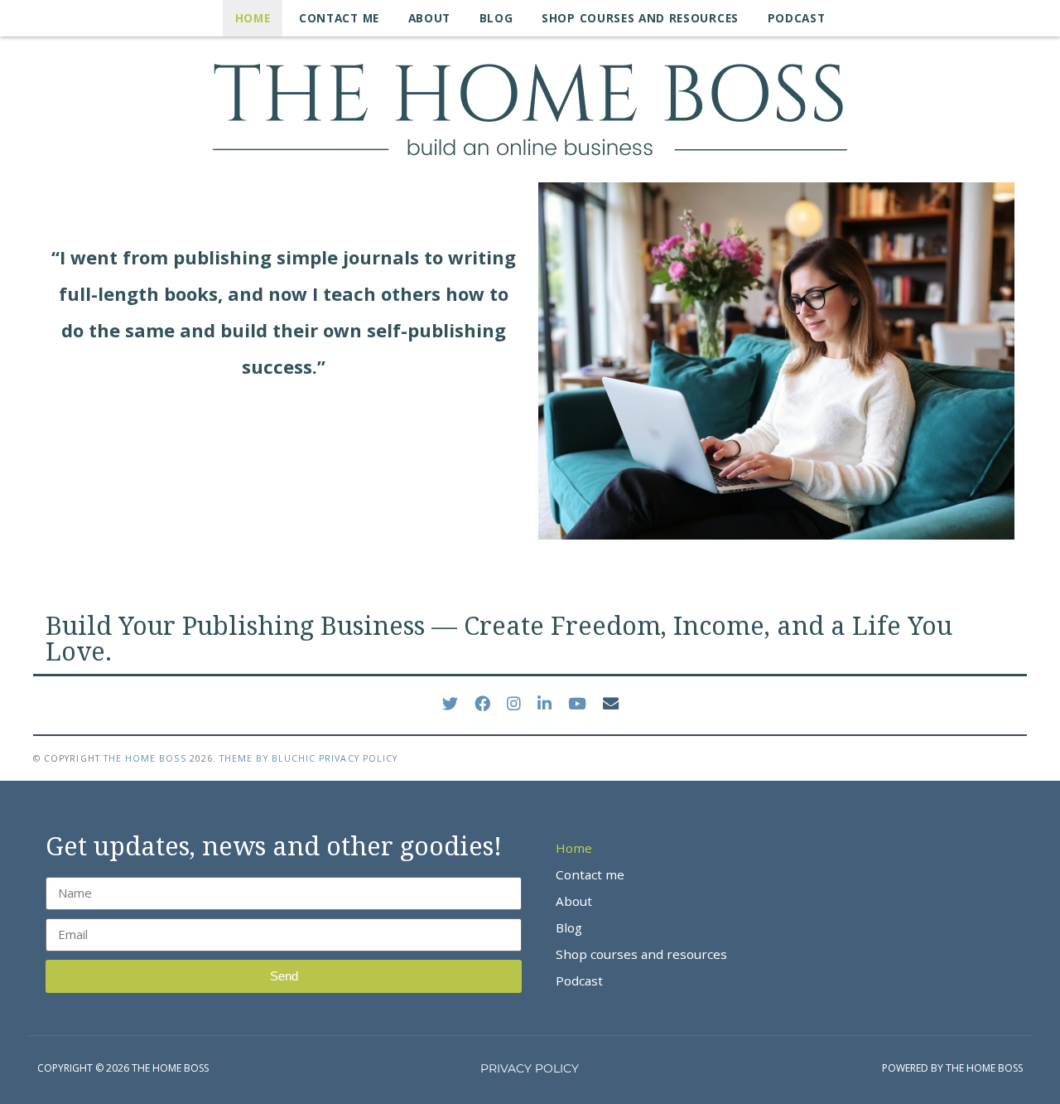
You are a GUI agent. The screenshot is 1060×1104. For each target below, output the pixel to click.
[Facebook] (482, 704)
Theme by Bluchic (267, 758)
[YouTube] (577, 704)
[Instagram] (514, 704)
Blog (496, 18)
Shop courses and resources (640, 18)
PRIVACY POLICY (529, 1068)
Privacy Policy (358, 758)
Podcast (797, 18)
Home (253, 18)
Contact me (339, 18)
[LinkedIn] (544, 704)
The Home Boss (145, 758)
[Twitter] (450, 704)
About (429, 18)
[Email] (611, 704)
